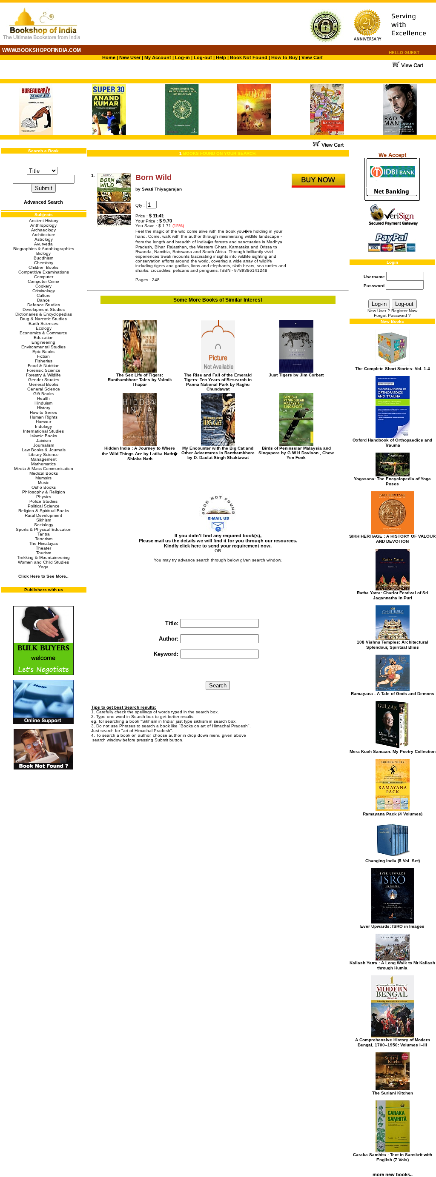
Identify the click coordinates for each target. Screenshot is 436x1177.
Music (43, 482)
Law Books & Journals (44, 449)
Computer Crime (43, 281)
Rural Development (43, 515)
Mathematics (43, 464)
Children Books (43, 267)
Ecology (44, 328)
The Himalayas (43, 543)
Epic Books (43, 351)
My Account (157, 57)
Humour (43, 421)
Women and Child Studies (43, 562)
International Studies (43, 431)
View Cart (312, 57)
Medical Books (43, 473)
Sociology (43, 524)
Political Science (44, 506)
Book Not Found (248, 57)
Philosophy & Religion (43, 492)
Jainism (43, 440)
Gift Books (43, 393)
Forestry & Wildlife (43, 375)
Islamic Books (43, 435)
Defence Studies (43, 304)
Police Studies (43, 501)
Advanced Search (43, 202)
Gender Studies (43, 379)
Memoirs (43, 478)
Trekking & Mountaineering (43, 557)
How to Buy (284, 57)
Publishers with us (43, 589)
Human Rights (43, 417)
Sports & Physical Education (44, 529)
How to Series (43, 412)
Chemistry (43, 262)
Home (108, 57)
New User (130, 57)
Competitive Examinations (43, 272)
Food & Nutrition (44, 365)
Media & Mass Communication (43, 468)
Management (44, 459)
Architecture (43, 234)
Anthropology (43, 225)
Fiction (43, 356)
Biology (43, 253)
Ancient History (43, 220)
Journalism (43, 445)
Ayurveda (43, 244)
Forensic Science (43, 370)
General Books (43, 384)
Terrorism (43, 538)
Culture (44, 295)
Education (44, 337)
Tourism (43, 552)
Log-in (183, 57)
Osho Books (44, 487)
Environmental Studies (43, 347)
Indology (43, 426)
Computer (43, 276)
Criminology (43, 290)
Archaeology (43, 230)
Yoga (43, 566)
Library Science (44, 454)
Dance (43, 300)
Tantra (43, 534)
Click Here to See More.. (43, 576)
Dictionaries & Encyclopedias (43, 314)
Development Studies (44, 309)
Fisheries (43, 361)
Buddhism (43, 258)
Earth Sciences (43, 323)
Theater (43, 548)
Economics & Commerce (43, 333)
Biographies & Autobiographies (43, 248)
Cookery (43, 286)
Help (221, 57)
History (43, 407)
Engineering (43, 342)
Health (43, 398)
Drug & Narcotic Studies (43, 318)
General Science (43, 389)
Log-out (203, 57)
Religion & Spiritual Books (43, 510)
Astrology (43, 239)
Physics (43, 496)
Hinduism (43, 403)
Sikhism (43, 520)
